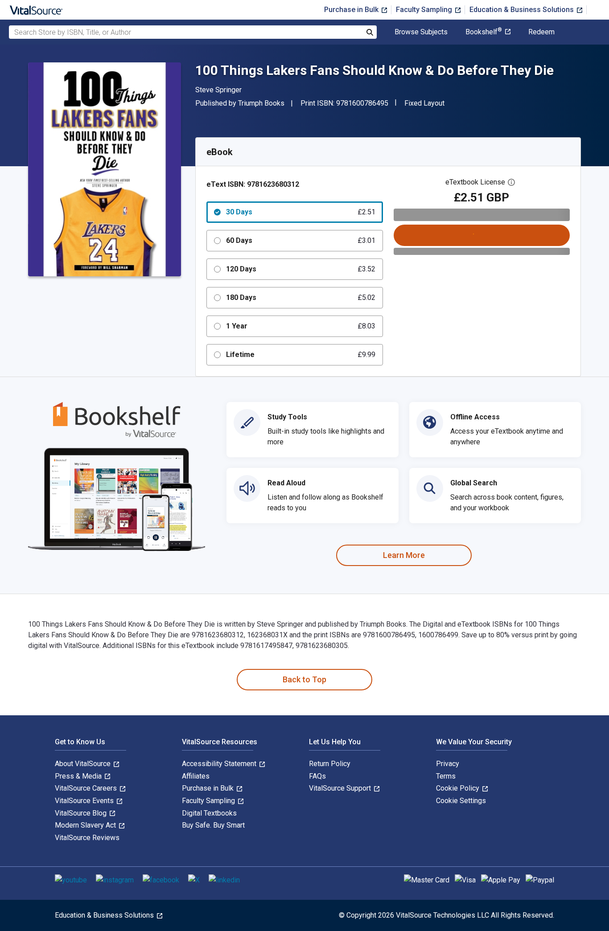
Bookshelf (483, 32)
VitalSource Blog (81, 813)
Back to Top (304, 679)
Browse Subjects (421, 32)
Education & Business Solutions (522, 9)
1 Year (300, 326)
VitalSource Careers (87, 788)
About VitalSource (83, 763)
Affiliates (196, 776)
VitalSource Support (341, 788)
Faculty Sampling (425, 9)
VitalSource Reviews (87, 837)
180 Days (300, 297)
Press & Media (79, 776)
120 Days (300, 269)
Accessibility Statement (220, 763)
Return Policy (329, 763)
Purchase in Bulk (352, 9)
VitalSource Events (85, 800)
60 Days (300, 240)
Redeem (541, 32)
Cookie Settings (461, 800)
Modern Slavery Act (86, 825)
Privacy (447, 763)
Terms (446, 776)
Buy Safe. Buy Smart (213, 825)
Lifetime (300, 354)
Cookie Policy (458, 788)
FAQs (317, 776)
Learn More (404, 555)
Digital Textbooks (209, 813)
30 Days (300, 212)
